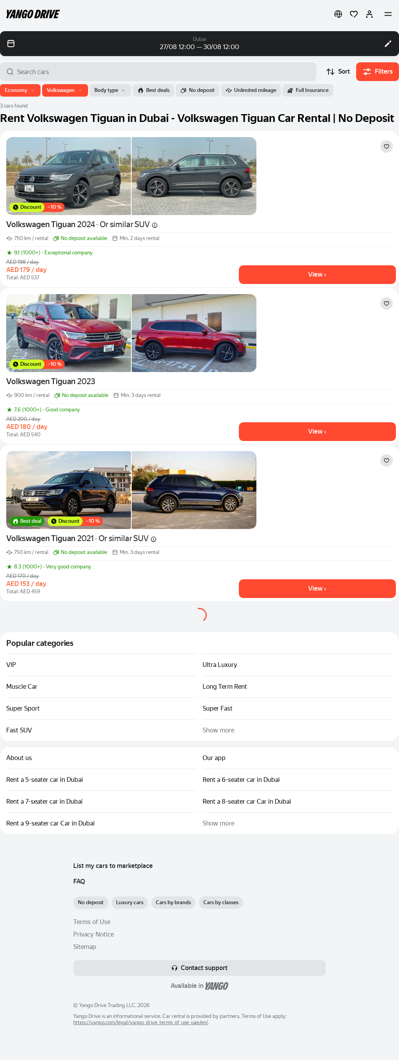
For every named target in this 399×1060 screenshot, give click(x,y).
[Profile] (369, 14)
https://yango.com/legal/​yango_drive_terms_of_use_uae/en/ (140, 1022)
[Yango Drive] (33, 14)
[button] (338, 14)
